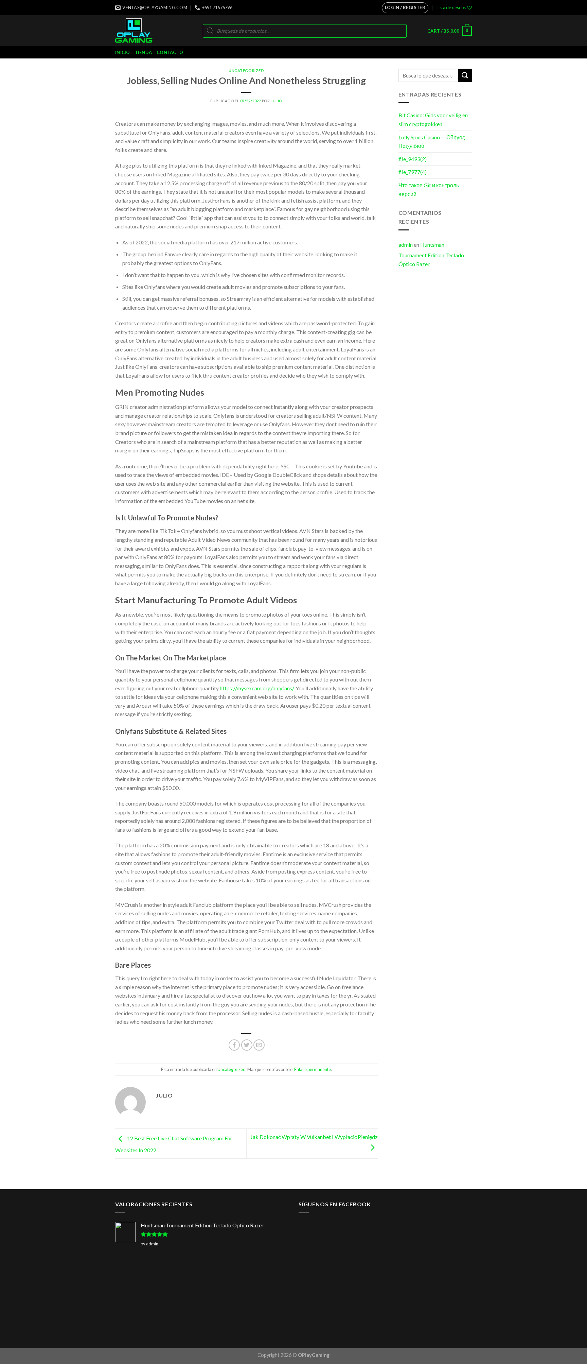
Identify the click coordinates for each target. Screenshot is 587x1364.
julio (276, 101)
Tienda (143, 52)
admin (405, 244)
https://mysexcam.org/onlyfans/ (257, 688)
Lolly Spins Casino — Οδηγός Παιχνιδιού (431, 141)
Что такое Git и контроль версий (428, 189)
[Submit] (465, 75)
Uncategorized (246, 70)
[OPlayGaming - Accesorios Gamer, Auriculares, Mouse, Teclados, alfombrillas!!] (143, 30)
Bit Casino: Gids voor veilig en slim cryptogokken (433, 119)
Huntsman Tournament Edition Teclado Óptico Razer (431, 254)
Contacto (170, 52)
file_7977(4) (412, 172)
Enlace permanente (312, 1069)
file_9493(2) (412, 159)
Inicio (122, 52)
